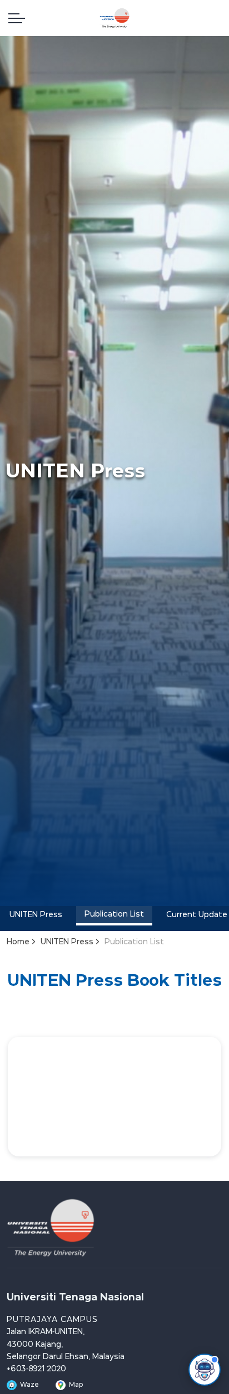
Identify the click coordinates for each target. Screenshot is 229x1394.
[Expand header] (16, 18)
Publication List (114, 914)
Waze (29, 1385)
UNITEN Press (35, 915)
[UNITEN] (114, 18)
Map (76, 1385)
